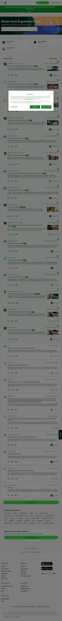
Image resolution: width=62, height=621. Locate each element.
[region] (31, 101)
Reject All (35, 106)
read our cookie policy (29, 98)
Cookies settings (14, 106)
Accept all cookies (46, 106)
